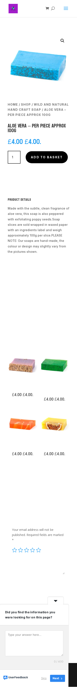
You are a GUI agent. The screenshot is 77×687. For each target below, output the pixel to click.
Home (13, 104)
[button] (62, 41)
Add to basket (47, 157)
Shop (26, 104)
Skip (44, 678)
